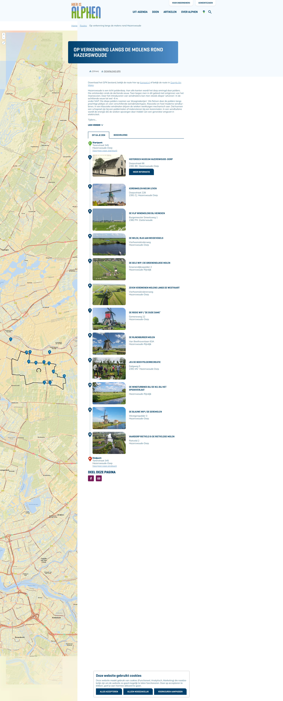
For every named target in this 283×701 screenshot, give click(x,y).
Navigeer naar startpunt (105, 150)
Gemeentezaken (205, 3)
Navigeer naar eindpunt (105, 465)
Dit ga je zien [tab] (98, 135)
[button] (50, 383)
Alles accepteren (109, 691)
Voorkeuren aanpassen (170, 691)
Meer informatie (141, 171)
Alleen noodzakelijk (138, 691)
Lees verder (94, 125)
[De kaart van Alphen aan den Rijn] (204, 12)
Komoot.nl (145, 82)
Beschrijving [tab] (120, 135)
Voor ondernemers (181, 3)
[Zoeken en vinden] (210, 12)
